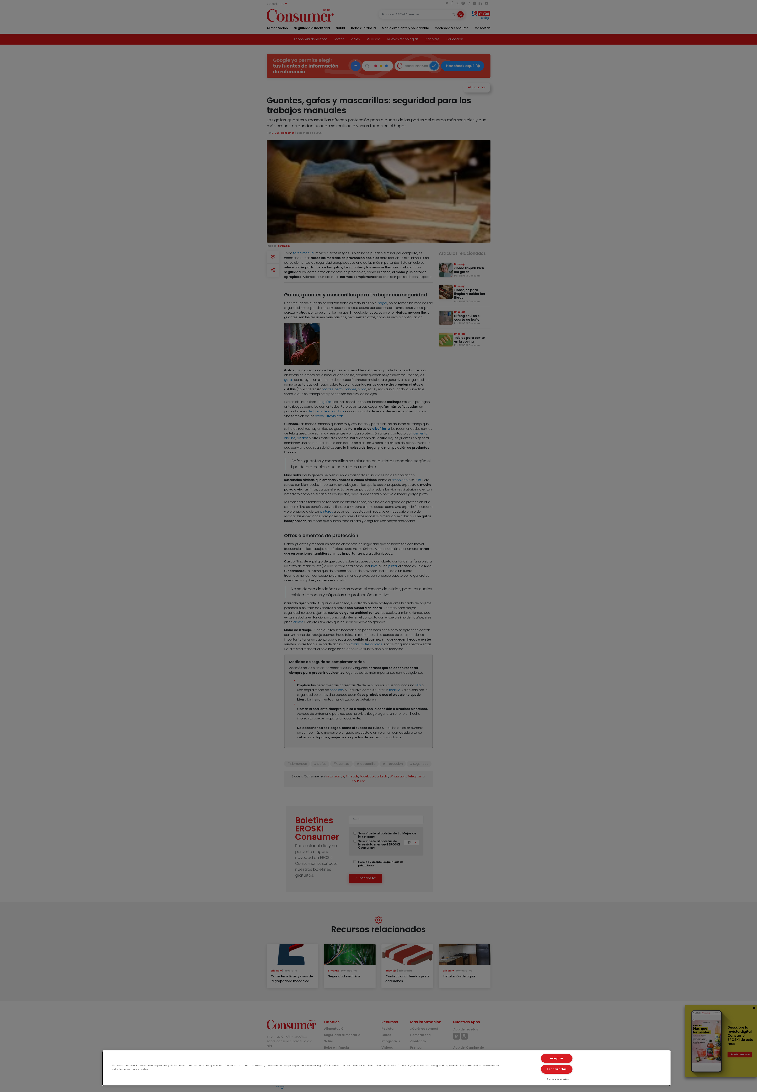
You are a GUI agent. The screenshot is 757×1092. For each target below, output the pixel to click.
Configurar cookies (558, 1079)
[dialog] (386, 1068)
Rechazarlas (557, 1069)
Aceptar (556, 1058)
